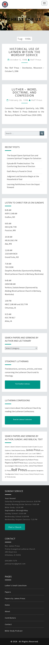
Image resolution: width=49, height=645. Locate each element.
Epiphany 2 (8, 450)
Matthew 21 (32, 456)
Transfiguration (9, 474)
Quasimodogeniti (10, 466)
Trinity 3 (26, 474)
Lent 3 (34, 453)
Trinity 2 (21, 474)
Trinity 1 (16, 474)
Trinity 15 (36, 474)
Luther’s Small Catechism (16, 585)
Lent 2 (30, 453)
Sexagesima (39, 470)
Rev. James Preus (31, 466)
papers (16, 459)
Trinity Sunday (11, 477)
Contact (8, 624)
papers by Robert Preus (29, 460)
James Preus (33, 450)
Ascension (25, 447)
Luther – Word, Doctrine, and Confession (24, 92)
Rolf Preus (35, 59)
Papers (8, 592)
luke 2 (39, 453)
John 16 (9, 453)
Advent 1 (7, 447)
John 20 (14, 453)
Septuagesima (31, 470)
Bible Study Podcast (13, 631)
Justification (21, 453)
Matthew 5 (18, 456)
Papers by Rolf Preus (14, 462)
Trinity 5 (31, 474)
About (7, 611)
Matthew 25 (8, 460)
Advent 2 (13, 447)
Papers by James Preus (15, 598)
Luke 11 (7, 456)
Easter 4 (30, 447)
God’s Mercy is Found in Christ (19, 171)
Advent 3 (18, 447)
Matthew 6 (25, 456)
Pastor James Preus (30, 463)
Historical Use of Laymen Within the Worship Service (24, 52)
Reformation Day (20, 466)
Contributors (10, 618)
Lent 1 (27, 453)
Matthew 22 (40, 456)
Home (7, 605)
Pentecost (40, 463)
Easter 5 (35, 447)
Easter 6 (40, 447)
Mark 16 (12, 456)
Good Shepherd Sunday (18, 450)
